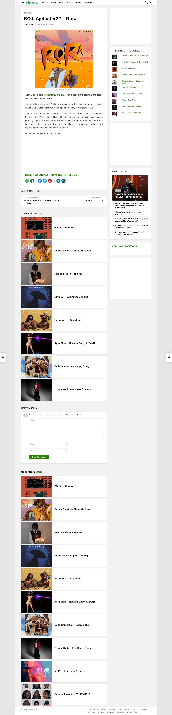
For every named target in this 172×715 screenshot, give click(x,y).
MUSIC (61, 2)
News (118, 190)
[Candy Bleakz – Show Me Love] (36, 251)
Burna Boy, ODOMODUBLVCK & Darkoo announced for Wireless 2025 (131, 220)
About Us (101, 712)
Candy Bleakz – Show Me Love (72, 250)
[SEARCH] (146, 2)
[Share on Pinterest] (50, 181)
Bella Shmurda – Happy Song (71, 366)
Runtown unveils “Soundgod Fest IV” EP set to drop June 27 (130, 233)
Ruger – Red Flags (129, 100)
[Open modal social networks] (63, 181)
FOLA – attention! (64, 227)
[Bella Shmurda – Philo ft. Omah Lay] (3, 357)
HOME (45, 2)
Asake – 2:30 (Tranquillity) (131, 113)
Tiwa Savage (142, 710)
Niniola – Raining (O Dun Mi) (71, 296)
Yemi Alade (91, 712)
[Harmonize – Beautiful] (36, 320)
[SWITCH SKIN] (150, 2)
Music (38, 472)
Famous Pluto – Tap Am (68, 273)
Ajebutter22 (28, 191)
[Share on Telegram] (58, 181)
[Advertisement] (129, 26)
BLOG (69, 2)
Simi (133, 710)
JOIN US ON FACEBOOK (124, 246)
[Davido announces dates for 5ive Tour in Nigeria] (130, 188)
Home (90, 710)
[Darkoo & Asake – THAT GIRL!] (36, 694)
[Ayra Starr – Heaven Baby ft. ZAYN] (36, 343)
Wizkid (104, 710)
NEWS (53, 2)
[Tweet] (45, 181)
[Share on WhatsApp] (27, 181)
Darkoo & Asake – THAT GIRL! (72, 694)
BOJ (38, 191)
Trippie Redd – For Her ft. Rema (73, 389)
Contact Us (110, 712)
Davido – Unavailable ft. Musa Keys (135, 56)
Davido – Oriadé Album (130, 87)
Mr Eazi (126, 710)
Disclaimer (120, 712)
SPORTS (78, 2)
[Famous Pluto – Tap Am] (36, 274)
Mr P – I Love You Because (70, 671)
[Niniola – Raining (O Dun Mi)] (36, 297)
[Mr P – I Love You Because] (36, 671)
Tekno (119, 710)
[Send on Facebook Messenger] (40, 181)
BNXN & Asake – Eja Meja (131, 106)
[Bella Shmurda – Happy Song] (36, 367)
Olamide (112, 710)
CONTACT (89, 2)
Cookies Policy (132, 712)
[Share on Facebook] (32, 181)
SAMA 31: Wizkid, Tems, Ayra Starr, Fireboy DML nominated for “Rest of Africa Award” (129, 205)
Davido (96, 710)
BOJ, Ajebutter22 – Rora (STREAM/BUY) (51, 174)
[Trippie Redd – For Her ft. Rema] (36, 390)
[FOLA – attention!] (36, 228)
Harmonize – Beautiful (67, 320)
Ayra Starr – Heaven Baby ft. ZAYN (74, 343)
